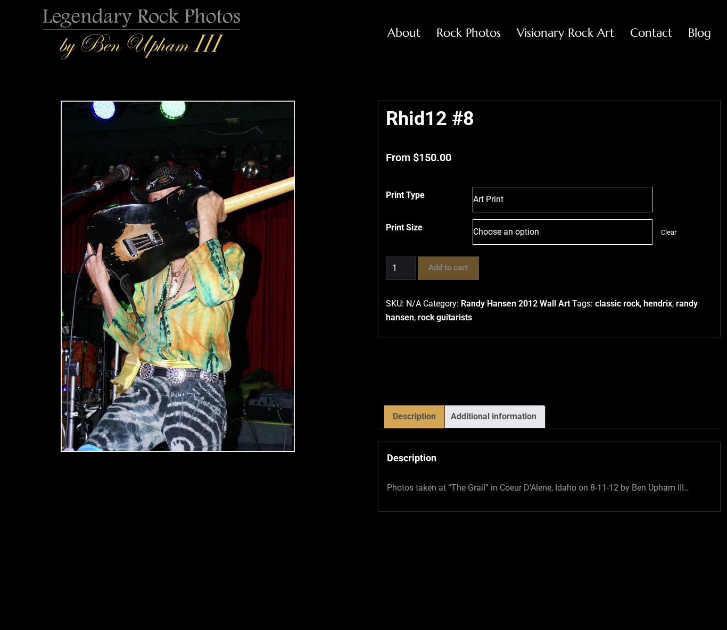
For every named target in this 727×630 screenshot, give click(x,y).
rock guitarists (445, 317)
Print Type (405, 195)
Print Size (404, 227)
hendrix (657, 304)
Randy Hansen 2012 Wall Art (515, 304)
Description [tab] (414, 416)
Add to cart (448, 267)
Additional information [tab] (493, 416)
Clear (668, 232)
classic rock (617, 304)
